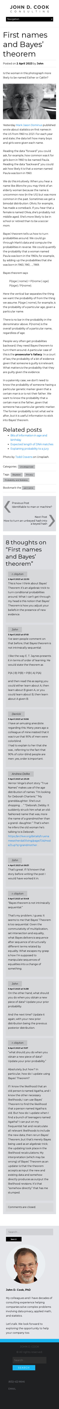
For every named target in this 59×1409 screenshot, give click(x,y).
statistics (16, 1315)
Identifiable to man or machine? (32, 506)
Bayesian (17, 474)
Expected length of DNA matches (32, 444)
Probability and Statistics (16, 480)
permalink (28, 488)
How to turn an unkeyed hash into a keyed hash (25, 522)
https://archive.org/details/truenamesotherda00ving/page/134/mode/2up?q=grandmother (29, 841)
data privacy (25, 1311)
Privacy (29, 474)
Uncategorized (26, 467)
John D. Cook (29, 1346)
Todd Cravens (23, 456)
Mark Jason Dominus (29, 125)
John (40, 63)
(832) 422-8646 (16, 1381)
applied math (42, 1311)
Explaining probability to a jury (30, 448)
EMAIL (12, 1388)
